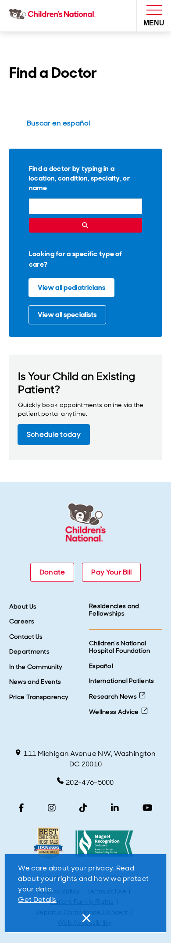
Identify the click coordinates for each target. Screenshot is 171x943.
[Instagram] (51, 807)
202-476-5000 (90, 782)
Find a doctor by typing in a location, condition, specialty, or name (79, 178)
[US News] (48, 843)
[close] (85, 918)
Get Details (37, 899)
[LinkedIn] (115, 807)
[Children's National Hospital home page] (54, 15)
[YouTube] (147, 807)
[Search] (85, 225)
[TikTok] (83, 807)
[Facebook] (21, 807)
